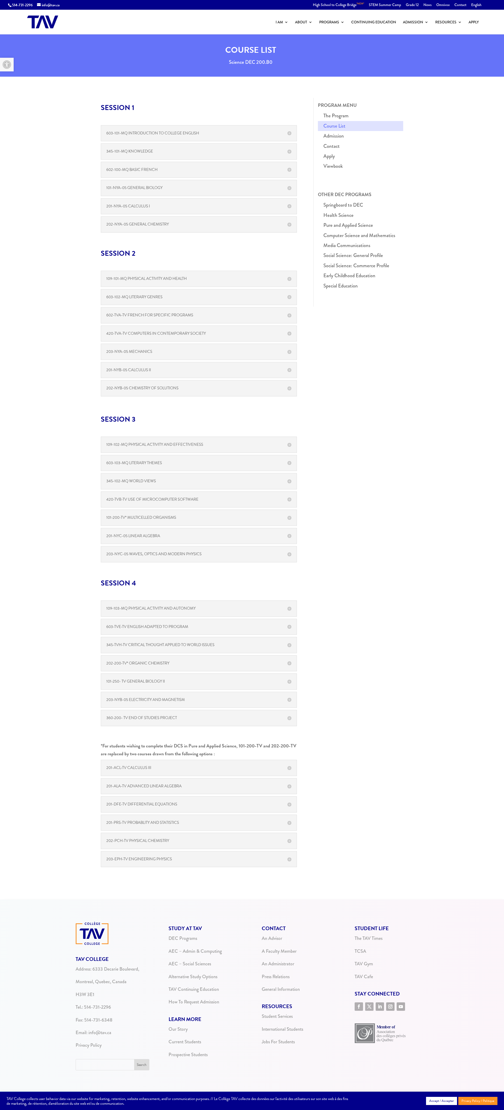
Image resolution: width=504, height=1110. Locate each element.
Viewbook (333, 166)
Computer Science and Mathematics (359, 235)
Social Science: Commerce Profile (356, 265)
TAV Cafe (364, 976)
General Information (281, 989)
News (427, 5)
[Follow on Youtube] (401, 1006)
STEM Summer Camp (385, 5)
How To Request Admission (194, 1001)
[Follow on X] (369, 1006)
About (301, 22)
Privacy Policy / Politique (477, 1100)
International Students (282, 1029)
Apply (474, 22)
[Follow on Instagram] (390, 1006)
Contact (460, 5)
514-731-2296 (22, 5)
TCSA (360, 951)
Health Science (338, 215)
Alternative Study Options (193, 976)
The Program (336, 115)
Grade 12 (412, 5)
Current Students (185, 1041)
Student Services (277, 1016)
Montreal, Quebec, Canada (101, 981)
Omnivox (443, 5)
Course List (334, 125)
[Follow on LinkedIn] (380, 1006)
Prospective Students (188, 1054)
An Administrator (278, 963)
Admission (413, 22)
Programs (329, 22)
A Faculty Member (279, 951)
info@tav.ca (99, 1032)
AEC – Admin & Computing (195, 951)
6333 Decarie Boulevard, (115, 969)
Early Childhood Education (349, 275)
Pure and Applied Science (348, 225)
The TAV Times (368, 938)
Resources (445, 22)
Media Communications (346, 245)
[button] (7, 64)
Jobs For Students (278, 1041)
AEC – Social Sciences (190, 963)
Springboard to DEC (343, 204)
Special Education (340, 285)
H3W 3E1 (85, 994)
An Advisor (272, 938)
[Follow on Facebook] (359, 1006)
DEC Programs (183, 938)
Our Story (178, 1029)
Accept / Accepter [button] (441, 1100)
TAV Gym (364, 963)
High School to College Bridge (338, 5)
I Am (279, 22)
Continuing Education (373, 22)
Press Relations (276, 976)
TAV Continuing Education (194, 989)
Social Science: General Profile (353, 255)
